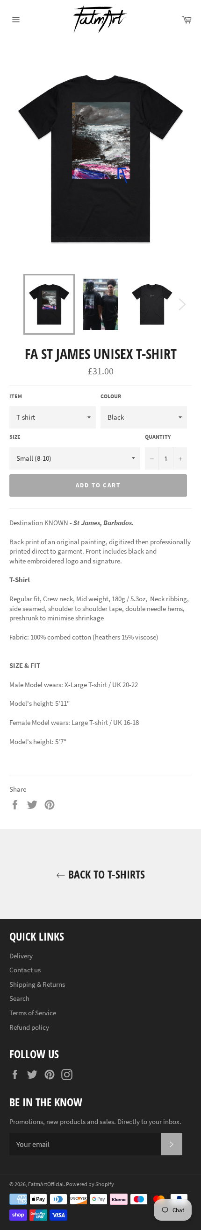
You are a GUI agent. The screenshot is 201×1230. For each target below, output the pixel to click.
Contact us (25, 969)
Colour (110, 396)
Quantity (158, 436)
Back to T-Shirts (105, 874)
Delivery (21, 955)
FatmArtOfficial (46, 1184)
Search (19, 998)
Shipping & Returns (37, 984)
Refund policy (29, 1027)
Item (15, 396)
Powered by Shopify (90, 1184)
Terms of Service (32, 1012)
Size (15, 436)
